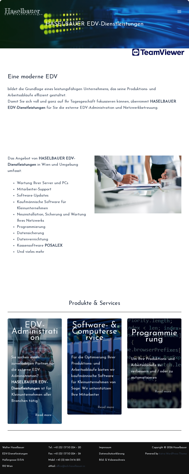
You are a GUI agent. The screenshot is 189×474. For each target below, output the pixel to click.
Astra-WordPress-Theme (173, 454)
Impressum (105, 447)
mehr (40, 252)
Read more (43, 415)
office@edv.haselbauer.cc (70, 466)
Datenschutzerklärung (111, 454)
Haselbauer (22, 11)
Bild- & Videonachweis (112, 460)
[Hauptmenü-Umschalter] (179, 11)
